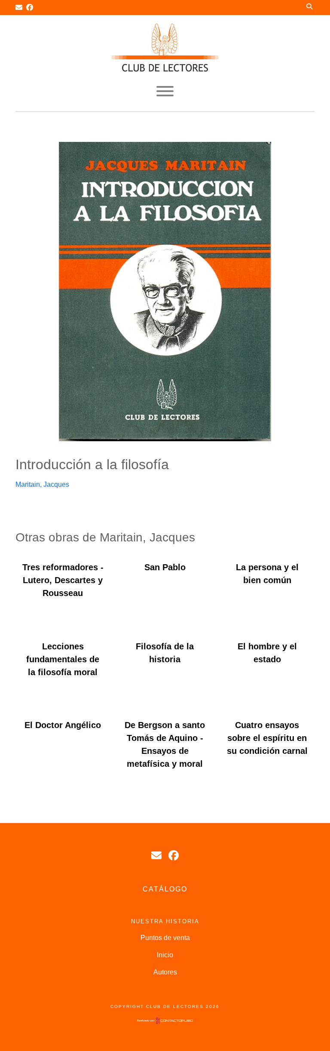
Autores (165, 972)
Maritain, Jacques (42, 484)
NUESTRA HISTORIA (165, 921)
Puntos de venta (165, 937)
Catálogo (165, 889)
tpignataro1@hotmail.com (156, 855)
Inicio (165, 955)
